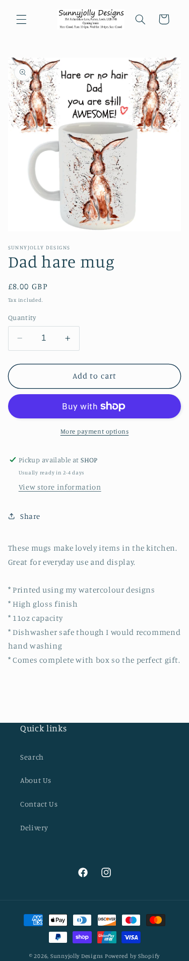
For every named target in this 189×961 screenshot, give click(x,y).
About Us (35, 780)
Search (32, 757)
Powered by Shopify (132, 955)
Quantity (22, 317)
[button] (21, 19)
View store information (60, 487)
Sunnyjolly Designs (76, 955)
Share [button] (30, 516)
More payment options (94, 431)
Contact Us (38, 803)
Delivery (34, 827)
